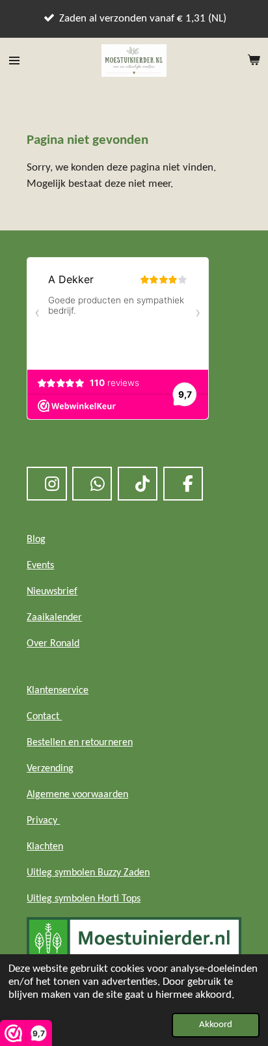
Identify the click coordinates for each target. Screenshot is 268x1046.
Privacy (43, 821)
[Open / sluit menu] (14, 60)
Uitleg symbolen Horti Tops (84, 899)
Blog (36, 539)
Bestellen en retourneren (80, 742)
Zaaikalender (54, 617)
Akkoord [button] (215, 1025)
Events (40, 565)
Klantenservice (57, 690)
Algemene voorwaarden (77, 795)
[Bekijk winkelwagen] (253, 60)
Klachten (45, 847)
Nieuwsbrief (52, 591)
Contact (44, 716)
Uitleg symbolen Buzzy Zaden (88, 873)
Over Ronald (53, 644)
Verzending (50, 769)
